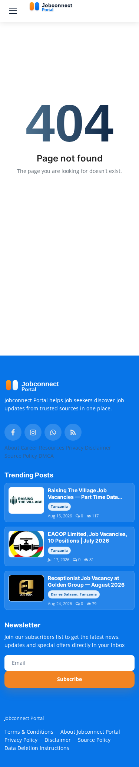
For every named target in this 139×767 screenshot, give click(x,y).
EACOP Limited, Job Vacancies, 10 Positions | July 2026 (87, 537)
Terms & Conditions (28, 731)
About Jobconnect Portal (90, 731)
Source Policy (20, 455)
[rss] (73, 432)
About (11, 447)
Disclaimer (98, 447)
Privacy (74, 447)
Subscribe (69, 679)
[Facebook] (12, 432)
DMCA (46, 455)
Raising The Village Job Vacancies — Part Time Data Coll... (83, 493)
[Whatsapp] (53, 432)
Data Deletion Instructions (36, 747)
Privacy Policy (20, 739)
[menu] (13, 11)
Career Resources (42, 447)
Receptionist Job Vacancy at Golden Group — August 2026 (86, 581)
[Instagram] (33, 432)
